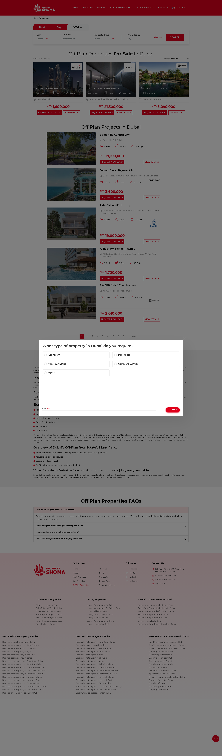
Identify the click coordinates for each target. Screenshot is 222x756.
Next (173, 410)
